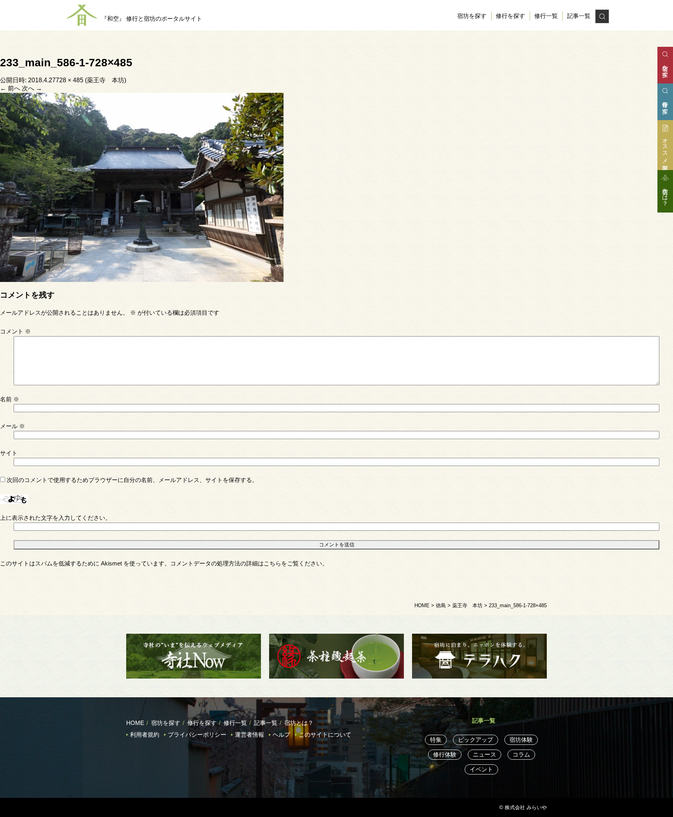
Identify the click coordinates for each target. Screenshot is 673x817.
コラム (521, 754)
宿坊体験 (521, 739)
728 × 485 (69, 80)
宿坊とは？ (299, 723)
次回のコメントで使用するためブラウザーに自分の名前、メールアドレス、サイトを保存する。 (132, 480)
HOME (135, 723)
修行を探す (510, 15)
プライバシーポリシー (197, 734)
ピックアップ (475, 739)
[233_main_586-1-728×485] (142, 186)
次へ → (32, 88)
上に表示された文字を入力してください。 (55, 517)
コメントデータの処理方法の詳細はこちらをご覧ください (246, 563)
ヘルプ (281, 734)
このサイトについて (325, 734)
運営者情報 (249, 734)
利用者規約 (144, 734)
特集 (436, 739)
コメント (15, 331)
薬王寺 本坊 (105, 80)
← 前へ (10, 88)
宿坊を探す (471, 15)
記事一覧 (578, 15)
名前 (9, 399)
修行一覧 (546, 15)
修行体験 (444, 754)
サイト (9, 453)
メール (12, 426)
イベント (481, 769)
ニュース (484, 754)
